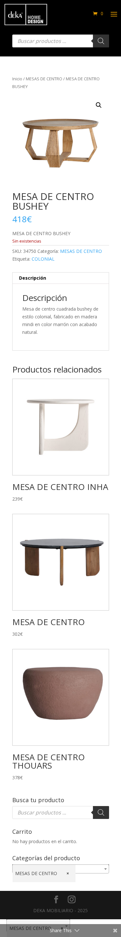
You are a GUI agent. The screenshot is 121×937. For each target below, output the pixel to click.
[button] (99, 105)
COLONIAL (43, 259)
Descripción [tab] (32, 278)
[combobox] (60, 868)
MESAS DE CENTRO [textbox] (42, 873)
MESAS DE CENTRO (44, 79)
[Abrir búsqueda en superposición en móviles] (60, 41)
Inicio (17, 79)
